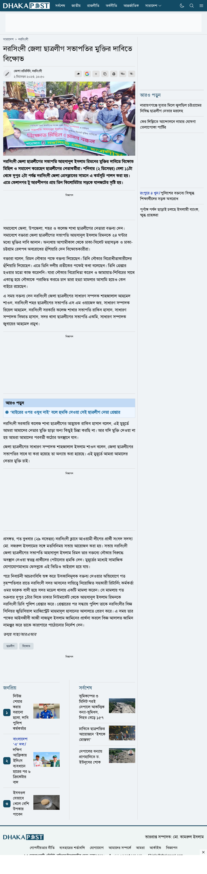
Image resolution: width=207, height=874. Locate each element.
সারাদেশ (151, 5)
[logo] (26, 5)
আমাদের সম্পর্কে (120, 848)
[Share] (78, 74)
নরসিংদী (23, 39)
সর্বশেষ (60, 5)
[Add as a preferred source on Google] (87, 74)
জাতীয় (76, 5)
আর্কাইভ (155, 848)
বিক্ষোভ (26, 646)
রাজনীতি (93, 5)
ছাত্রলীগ (10, 646)
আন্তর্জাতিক (131, 5)
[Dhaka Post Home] (23, 837)
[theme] (182, 5)
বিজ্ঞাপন (171, 848)
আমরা (140, 848)
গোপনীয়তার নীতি (42, 848)
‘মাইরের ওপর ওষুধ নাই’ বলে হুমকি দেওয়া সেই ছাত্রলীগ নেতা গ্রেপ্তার (65, 412)
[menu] (200, 5)
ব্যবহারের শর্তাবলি (72, 848)
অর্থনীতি (111, 5)
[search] (191, 5)
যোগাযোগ (97, 848)
